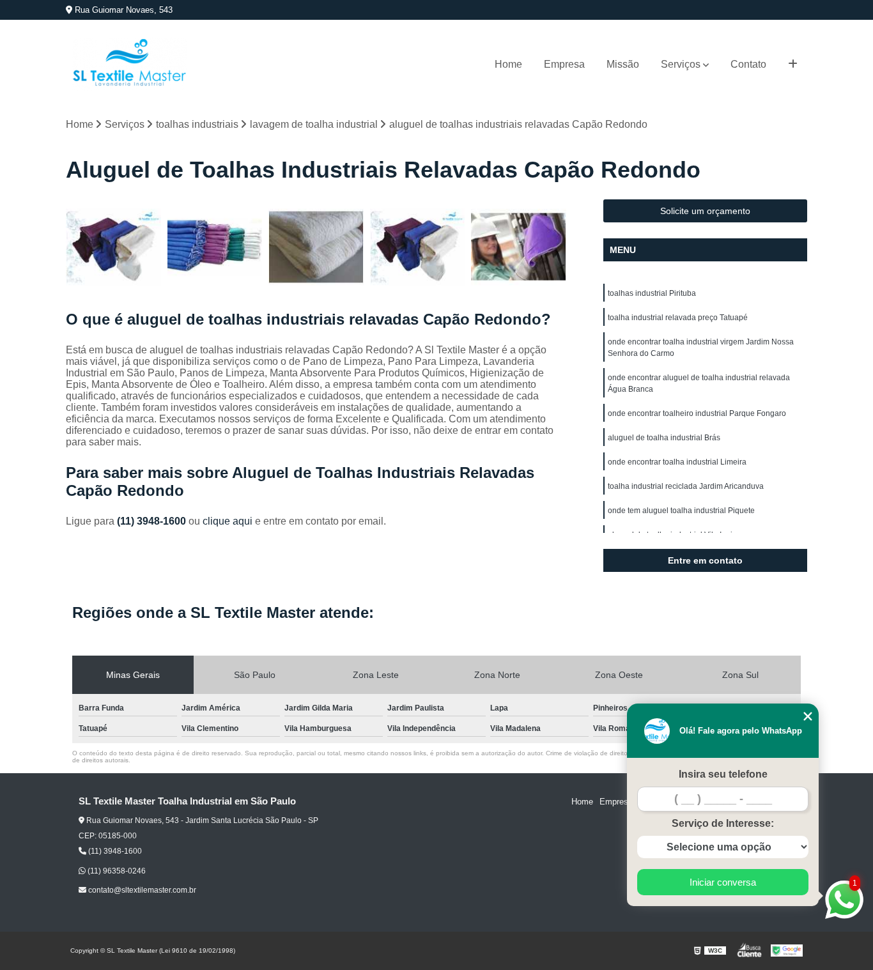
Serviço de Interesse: (723, 823)
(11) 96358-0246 (116, 870)
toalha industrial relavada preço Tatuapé (678, 317)
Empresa (564, 64)
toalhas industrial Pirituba (652, 293)
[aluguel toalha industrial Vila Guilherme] (417, 247)
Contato (748, 64)
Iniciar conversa (723, 882)
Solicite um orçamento (705, 211)
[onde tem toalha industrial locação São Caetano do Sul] (316, 247)
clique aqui (227, 521)
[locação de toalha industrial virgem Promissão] (113, 247)
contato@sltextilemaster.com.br (141, 890)
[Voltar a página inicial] (130, 64)
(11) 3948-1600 (153, 521)
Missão (622, 64)
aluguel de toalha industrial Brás (664, 437)
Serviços (680, 64)
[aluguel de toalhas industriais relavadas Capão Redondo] (215, 247)
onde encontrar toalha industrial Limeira (677, 462)
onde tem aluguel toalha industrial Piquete (681, 510)
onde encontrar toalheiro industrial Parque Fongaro (697, 413)
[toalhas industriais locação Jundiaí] (518, 247)
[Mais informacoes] (792, 64)
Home (508, 64)
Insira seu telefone (723, 774)
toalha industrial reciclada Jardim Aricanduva (686, 486)
